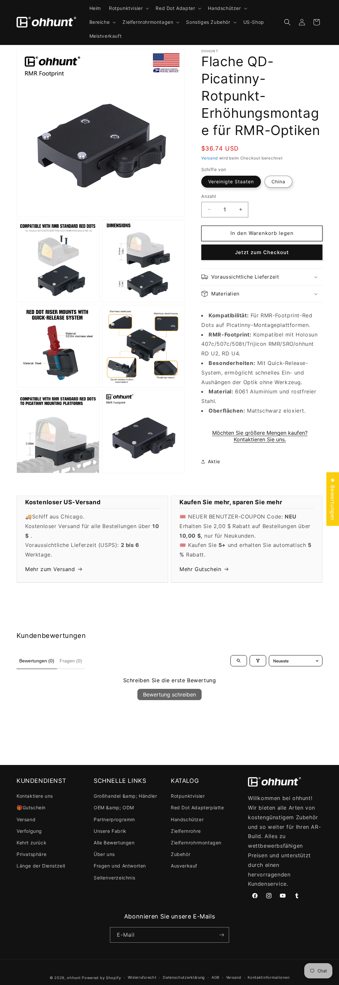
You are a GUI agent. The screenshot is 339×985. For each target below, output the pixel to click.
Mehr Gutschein (200, 569)
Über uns (104, 854)
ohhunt (73, 977)
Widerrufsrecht (142, 977)
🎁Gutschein (31, 807)
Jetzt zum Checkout (262, 252)
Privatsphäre (31, 854)
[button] (128, 8)
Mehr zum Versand (50, 569)
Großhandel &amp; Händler (125, 796)
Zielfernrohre (186, 831)
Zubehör (180, 854)
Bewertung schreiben (169, 694)
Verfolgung (29, 831)
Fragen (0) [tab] (71, 660)
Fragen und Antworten (120, 866)
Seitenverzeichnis (114, 877)
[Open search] (238, 660)
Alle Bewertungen (114, 842)
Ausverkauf (184, 866)
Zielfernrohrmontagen (196, 842)
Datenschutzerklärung (184, 977)
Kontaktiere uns (35, 796)
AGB (215, 977)
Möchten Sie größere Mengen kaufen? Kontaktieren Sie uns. (260, 436)
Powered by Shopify (101, 977)
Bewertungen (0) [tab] (36, 660)
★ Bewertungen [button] (332, 498)
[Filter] (258, 660)
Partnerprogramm (114, 819)
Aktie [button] (214, 461)
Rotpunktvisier (188, 796)
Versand (209, 158)
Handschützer (187, 819)
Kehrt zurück (31, 842)
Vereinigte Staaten (231, 181)
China (278, 181)
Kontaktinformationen (268, 977)
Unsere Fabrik (110, 831)
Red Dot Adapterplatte (197, 807)
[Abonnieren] (221, 935)
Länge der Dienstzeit (41, 866)
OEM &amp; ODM (114, 807)
